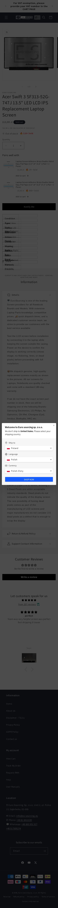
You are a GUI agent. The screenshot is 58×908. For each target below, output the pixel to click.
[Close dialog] (54, 425)
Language (13, 454)
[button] (29, 448)
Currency (13, 465)
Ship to (12, 442)
